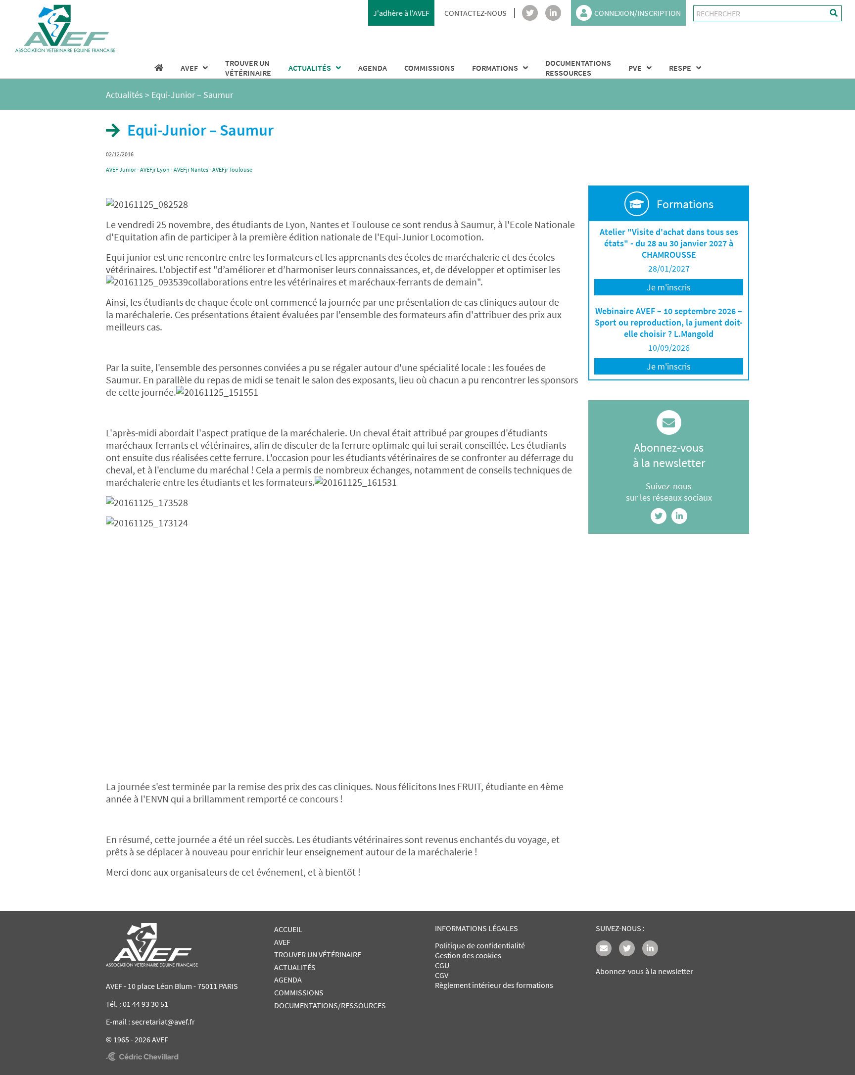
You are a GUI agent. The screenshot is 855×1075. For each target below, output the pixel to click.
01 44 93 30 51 (145, 1004)
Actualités (124, 94)
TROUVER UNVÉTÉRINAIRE (248, 68)
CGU (442, 965)
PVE (635, 68)
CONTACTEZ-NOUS (475, 13)
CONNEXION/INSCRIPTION (637, 13)
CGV (441, 975)
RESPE (680, 68)
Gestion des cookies (468, 955)
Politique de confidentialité (480, 945)
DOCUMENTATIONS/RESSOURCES (330, 1005)
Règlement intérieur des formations (494, 985)
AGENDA (372, 68)
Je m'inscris (669, 287)
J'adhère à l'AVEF (401, 13)
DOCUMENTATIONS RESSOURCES (578, 68)
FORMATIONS (495, 68)
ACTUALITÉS (309, 68)
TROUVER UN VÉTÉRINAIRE (317, 954)
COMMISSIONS (429, 68)
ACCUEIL (288, 929)
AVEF (189, 68)
